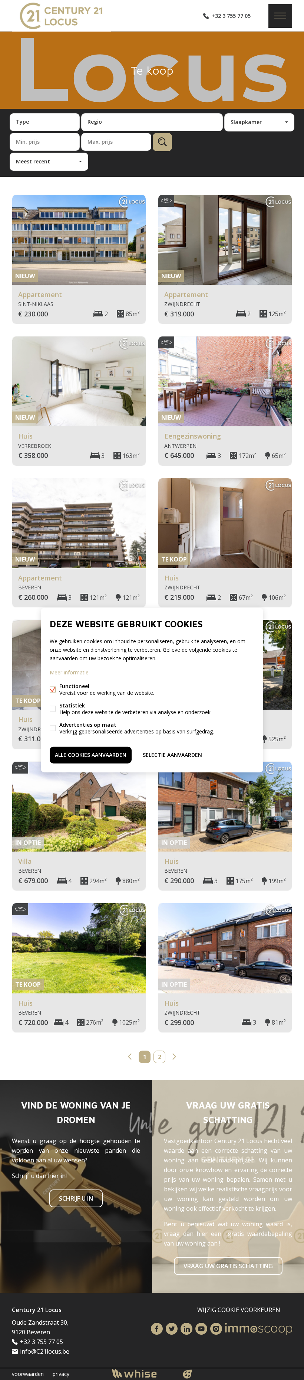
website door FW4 (187, 1374)
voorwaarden (28, 1373)
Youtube (201, 1329)
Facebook (157, 1329)
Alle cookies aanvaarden (90, 754)
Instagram (216, 1329)
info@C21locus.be (44, 1351)
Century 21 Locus (37, 1310)
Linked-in (186, 1329)
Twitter (172, 1329)
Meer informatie (69, 672)
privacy (61, 1373)
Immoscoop (258, 1329)
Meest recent (33, 161)
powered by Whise (143, 1373)
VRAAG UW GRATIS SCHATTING (228, 1266)
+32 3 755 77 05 (231, 15)
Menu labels (280, 16)
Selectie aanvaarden (172, 754)
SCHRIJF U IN (76, 1198)
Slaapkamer (246, 122)
